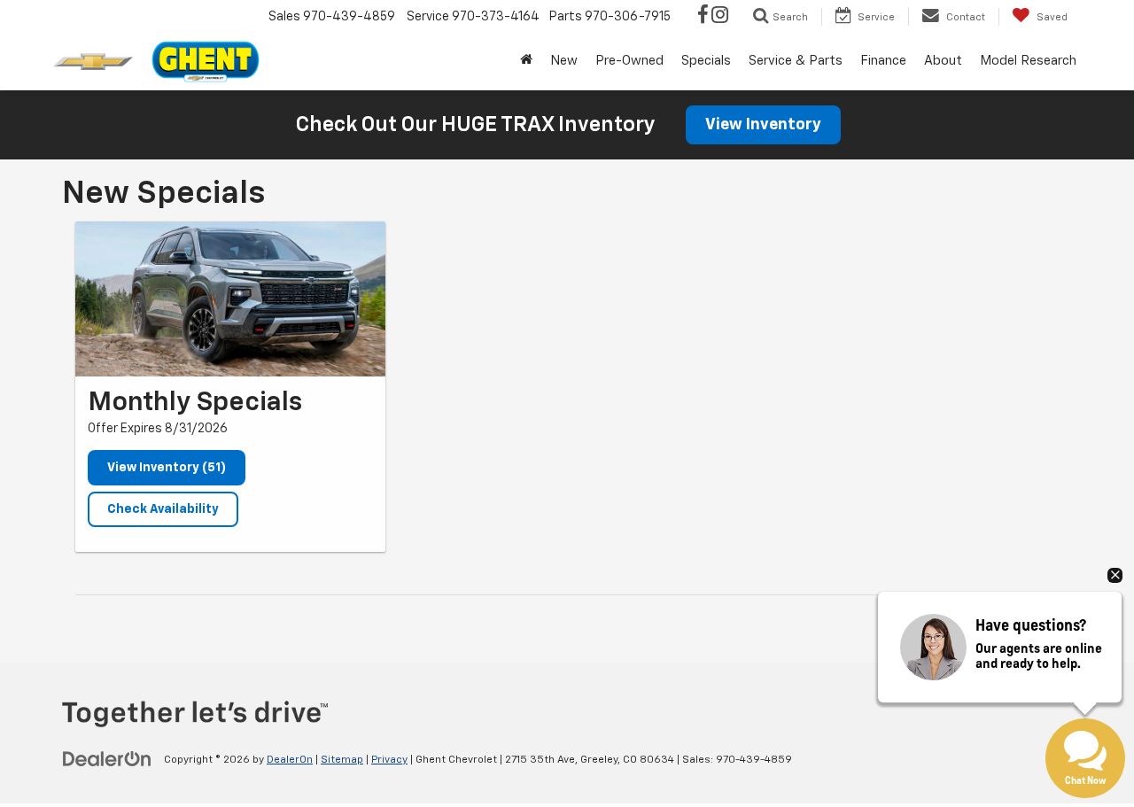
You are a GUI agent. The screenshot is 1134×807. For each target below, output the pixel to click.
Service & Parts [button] (796, 60)
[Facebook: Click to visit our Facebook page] (703, 17)
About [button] (943, 60)
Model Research (1028, 60)
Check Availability (163, 509)
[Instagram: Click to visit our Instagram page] (719, 17)
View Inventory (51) (166, 468)
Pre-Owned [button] (629, 60)
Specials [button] (706, 60)
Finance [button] (883, 60)
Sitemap (342, 760)
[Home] (526, 61)
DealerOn (290, 760)
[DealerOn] (107, 759)
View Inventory (763, 125)
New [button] (564, 60)
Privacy (389, 760)
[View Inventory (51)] (230, 298)
